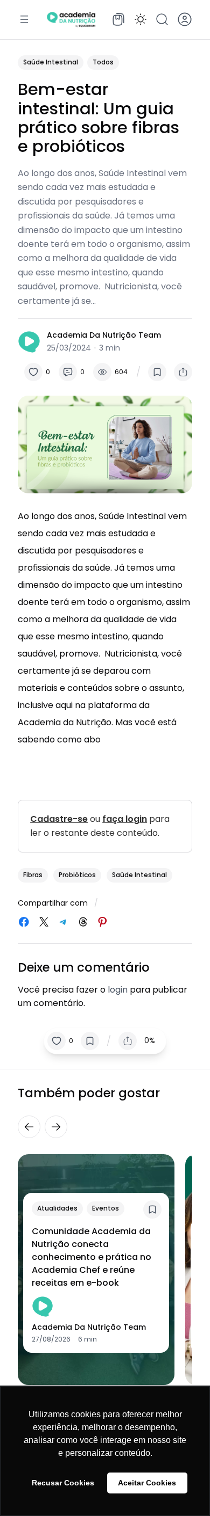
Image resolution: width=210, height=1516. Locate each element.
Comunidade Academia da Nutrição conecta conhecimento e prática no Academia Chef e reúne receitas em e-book (91, 1257)
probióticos (77, 874)
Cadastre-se (59, 819)
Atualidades (57, 1208)
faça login (124, 819)
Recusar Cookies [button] (63, 1482)
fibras (33, 874)
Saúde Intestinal (50, 62)
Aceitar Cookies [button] (147, 1482)
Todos (103, 62)
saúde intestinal (139, 874)
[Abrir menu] (24, 19)
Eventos (105, 1208)
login (118, 989)
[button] (140, 19)
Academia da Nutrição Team (104, 335)
